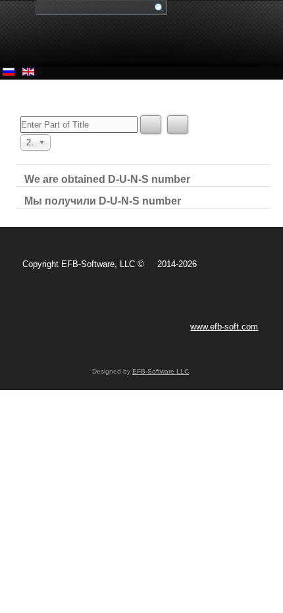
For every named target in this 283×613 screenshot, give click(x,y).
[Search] (150, 124)
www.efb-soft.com (224, 326)
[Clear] (177, 124)
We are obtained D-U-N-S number (107, 179)
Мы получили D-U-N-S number (102, 201)
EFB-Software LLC (160, 371)
